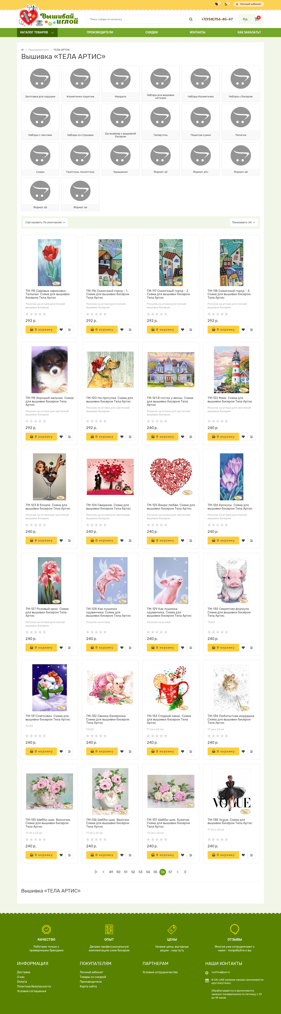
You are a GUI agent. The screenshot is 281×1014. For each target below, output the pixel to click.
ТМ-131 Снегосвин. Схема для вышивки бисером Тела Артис (48, 717)
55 (155, 872)
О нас (21, 977)
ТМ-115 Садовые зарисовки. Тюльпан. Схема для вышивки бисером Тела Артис (48, 294)
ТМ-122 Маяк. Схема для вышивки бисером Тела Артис (230, 399)
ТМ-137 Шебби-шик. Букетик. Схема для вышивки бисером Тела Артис (168, 823)
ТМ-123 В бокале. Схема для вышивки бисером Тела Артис (48, 506)
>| (185, 872)
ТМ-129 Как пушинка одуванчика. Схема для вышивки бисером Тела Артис (169, 612)
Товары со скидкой (93, 977)
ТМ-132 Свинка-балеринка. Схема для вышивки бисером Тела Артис (107, 719)
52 (133, 872)
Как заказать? (249, 32)
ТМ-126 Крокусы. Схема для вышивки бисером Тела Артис (230, 506)
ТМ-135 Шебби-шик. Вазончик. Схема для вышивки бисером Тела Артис (48, 823)
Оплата (22, 982)
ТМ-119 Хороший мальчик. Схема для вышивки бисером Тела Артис (49, 401)
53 (141, 872)
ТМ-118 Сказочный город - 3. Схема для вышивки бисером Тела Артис (229, 294)
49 (111, 872)
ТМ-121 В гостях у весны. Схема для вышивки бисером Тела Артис (170, 401)
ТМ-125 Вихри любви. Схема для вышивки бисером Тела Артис (171, 506)
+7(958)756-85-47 (217, 19)
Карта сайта (88, 986)
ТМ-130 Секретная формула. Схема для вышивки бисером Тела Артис (229, 612)
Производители (100, 32)
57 (170, 872)
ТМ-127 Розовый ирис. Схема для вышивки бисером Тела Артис (47, 612)
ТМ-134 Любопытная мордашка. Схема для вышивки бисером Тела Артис (231, 719)
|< (96, 872)
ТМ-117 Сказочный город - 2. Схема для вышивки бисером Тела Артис (168, 294)
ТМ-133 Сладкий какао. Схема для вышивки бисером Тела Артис (169, 719)
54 (148, 872)
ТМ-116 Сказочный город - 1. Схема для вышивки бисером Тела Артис (107, 294)
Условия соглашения (31, 991)
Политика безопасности (34, 986)
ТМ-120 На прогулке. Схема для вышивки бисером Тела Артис (109, 399)
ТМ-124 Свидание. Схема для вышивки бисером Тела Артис (108, 506)
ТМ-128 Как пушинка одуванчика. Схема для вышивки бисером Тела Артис (108, 612)
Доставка (23, 972)
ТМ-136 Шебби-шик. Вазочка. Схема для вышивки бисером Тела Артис (108, 823)
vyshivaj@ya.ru (220, 972)
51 (125, 872)
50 (118, 872)
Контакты (197, 32)
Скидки (151, 32)
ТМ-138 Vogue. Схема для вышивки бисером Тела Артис (230, 821)
